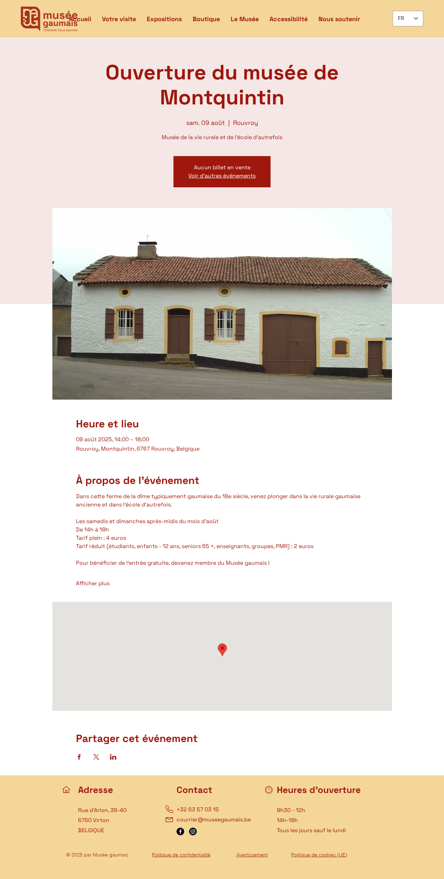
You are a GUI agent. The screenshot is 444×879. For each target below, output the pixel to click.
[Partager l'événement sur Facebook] (79, 757)
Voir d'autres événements (222, 175)
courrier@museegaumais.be (214, 819)
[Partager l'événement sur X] (96, 757)
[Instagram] (193, 831)
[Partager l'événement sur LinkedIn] (113, 757)
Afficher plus (93, 583)
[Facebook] (180, 831)
